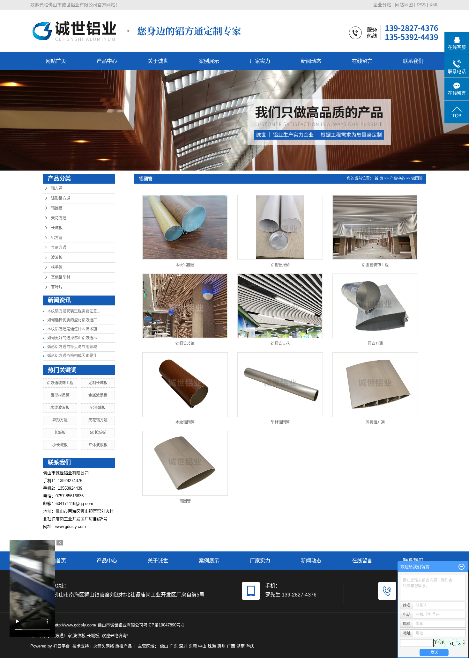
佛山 (164, 646)
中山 (202, 646)
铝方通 (57, 188)
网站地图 (404, 4)
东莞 (193, 646)
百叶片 (57, 287)
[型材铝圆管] (280, 384)
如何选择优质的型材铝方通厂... (73, 320)
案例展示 (209, 61)
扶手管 (57, 267)
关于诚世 (158, 61)
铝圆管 (57, 208)
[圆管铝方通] (375, 384)
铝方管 (57, 238)
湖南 (240, 646)
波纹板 (79, 635)
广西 (231, 646)
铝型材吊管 (60, 395)
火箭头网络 (103, 646)
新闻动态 (311, 61)
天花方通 (58, 218)
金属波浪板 (98, 395)
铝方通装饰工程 (60, 383)
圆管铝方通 (375, 422)
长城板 (57, 228)
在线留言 (362, 61)
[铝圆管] (185, 463)
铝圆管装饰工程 (375, 265)
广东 (173, 646)
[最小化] (461, 567)
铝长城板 (98, 408)
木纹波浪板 (60, 408)
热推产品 (123, 646)
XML (434, 4)
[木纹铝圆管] (185, 227)
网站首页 (56, 61)
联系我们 (413, 61)
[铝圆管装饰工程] (375, 227)
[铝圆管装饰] (185, 306)
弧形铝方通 (60, 198)
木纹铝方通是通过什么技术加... (73, 329)
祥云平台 (61, 646)
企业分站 (382, 4)
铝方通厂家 (61, 635)
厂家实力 (260, 61)
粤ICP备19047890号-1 (163, 625)
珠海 (212, 646)
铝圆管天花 (280, 343)
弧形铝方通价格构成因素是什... (73, 356)
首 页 (379, 178)
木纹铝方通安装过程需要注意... (73, 311)
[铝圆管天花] (280, 306)
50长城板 (98, 432)
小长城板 (60, 445)
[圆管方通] (375, 306)
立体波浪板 (98, 445)
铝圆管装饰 (185, 343)
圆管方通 (375, 343)
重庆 (250, 646)
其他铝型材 (60, 277)
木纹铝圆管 (185, 265)
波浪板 (57, 257)
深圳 (183, 646)
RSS (421, 4)
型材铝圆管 (280, 422)
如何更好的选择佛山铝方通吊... (73, 338)
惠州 (221, 646)
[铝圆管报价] (280, 227)
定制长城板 (98, 383)
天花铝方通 (98, 420)
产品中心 (107, 61)
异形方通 (58, 247)
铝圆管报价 (280, 265)
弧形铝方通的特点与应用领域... (73, 347)
